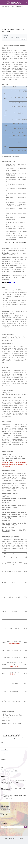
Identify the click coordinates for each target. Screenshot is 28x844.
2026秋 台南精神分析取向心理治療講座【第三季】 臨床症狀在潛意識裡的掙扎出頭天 (13, 796)
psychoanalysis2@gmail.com (8, 812)
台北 (3, 770)
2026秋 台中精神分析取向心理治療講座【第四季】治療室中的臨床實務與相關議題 (13, 789)
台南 (12, 770)
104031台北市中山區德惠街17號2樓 (8, 810)
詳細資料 (4, 753)
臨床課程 (7, 6)
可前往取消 (9, 828)
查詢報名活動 (3, 759)
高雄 (16, 770)
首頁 (3, 6)
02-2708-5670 (4, 814)
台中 (7, 770)
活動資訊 (4, 749)
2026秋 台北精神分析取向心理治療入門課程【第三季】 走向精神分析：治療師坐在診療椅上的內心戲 (13, 781)
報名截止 (23, 39)
